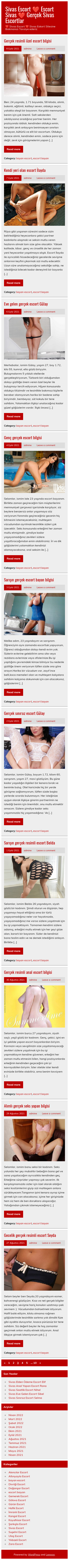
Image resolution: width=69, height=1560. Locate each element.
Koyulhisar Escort (19, 1520)
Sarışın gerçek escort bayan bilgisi (29, 580)
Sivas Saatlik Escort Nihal (25, 1389)
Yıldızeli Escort (17, 1540)
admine (27, 48)
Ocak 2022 (15, 1427)
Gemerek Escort (18, 1496)
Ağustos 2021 (17, 1439)
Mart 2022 (15, 1419)
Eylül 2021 (15, 1435)
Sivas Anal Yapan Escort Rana (28, 1385)
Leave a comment (46, 48)
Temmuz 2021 (17, 1443)
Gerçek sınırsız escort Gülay (24, 713)
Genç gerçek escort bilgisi (23, 437)
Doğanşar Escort (19, 1488)
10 (35, 1362)
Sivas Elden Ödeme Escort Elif (27, 1382)
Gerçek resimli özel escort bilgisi (27, 41)
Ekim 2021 (15, 1431)
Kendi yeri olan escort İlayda (25, 170)
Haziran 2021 (17, 1447)
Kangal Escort (17, 1516)
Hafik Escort (16, 1508)
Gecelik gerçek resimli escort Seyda (30, 1235)
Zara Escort (16, 1544)
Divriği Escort (17, 1484)
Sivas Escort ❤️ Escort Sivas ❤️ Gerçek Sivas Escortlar (29, 14)
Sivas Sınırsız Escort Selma (25, 1397)
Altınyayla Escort (19, 1476)
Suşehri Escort (17, 1532)
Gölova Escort (17, 1500)
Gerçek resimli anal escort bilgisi (28, 972)
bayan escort (24, 158)
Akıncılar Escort (18, 1472)
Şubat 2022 (16, 1423)
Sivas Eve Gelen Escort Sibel (26, 1393)
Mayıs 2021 (16, 1451)
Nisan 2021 (16, 1454)
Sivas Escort (16, 1528)
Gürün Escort (17, 1504)
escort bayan (41, 158)
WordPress (34, 1554)
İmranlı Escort (17, 1512)
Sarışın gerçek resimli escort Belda (29, 843)
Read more (13, 149)
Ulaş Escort (16, 1536)
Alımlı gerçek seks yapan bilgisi (27, 1106)
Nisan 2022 (16, 1415)
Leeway (50, 1554)
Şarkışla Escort (18, 1524)
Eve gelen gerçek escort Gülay (26, 304)
